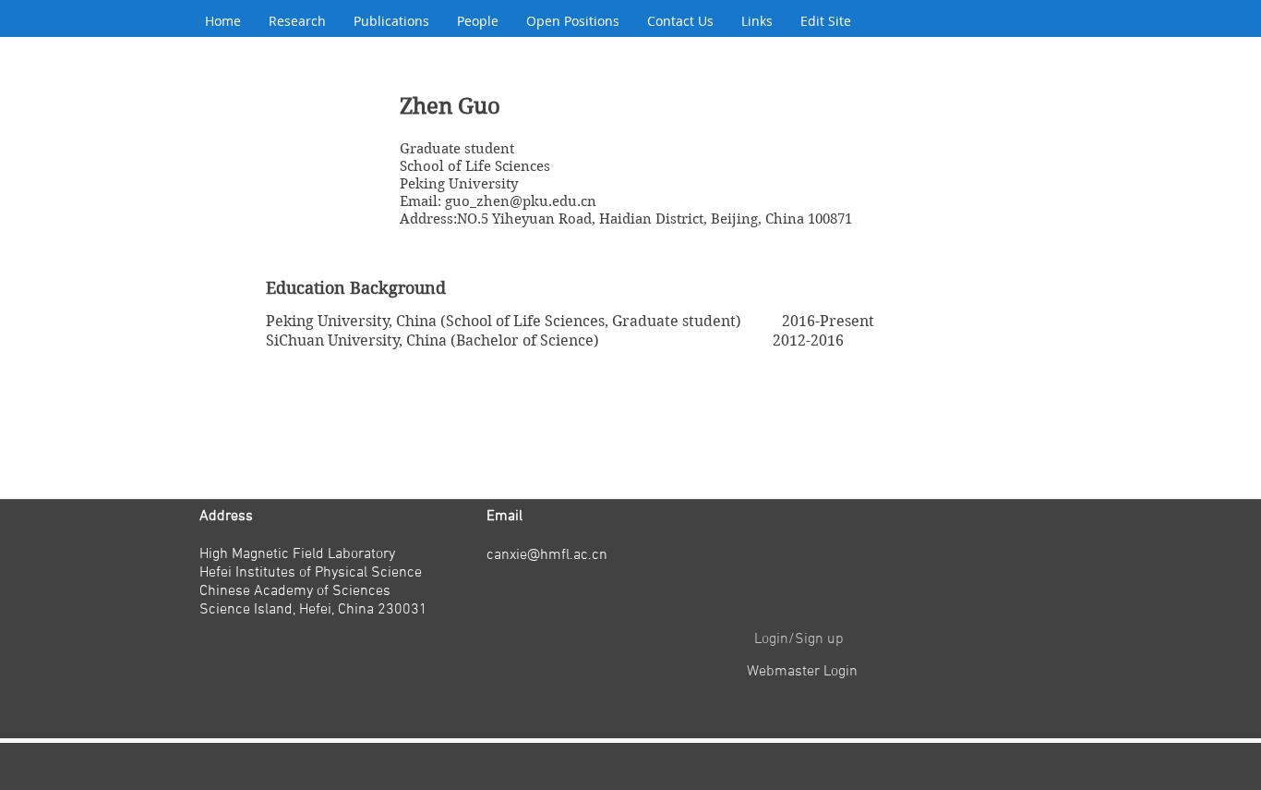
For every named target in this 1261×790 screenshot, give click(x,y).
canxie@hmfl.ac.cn (546, 555)
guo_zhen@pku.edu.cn (520, 201)
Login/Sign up (799, 639)
